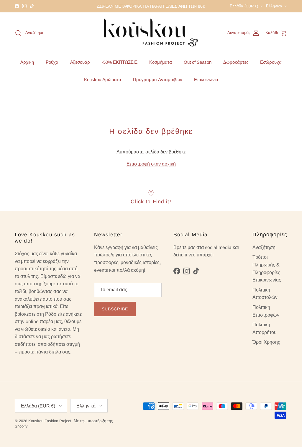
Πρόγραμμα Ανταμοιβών (157, 79)
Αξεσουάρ (80, 62)
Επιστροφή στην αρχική (151, 163)
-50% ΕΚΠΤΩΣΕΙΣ (119, 62)
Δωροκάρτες (235, 62)
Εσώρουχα (271, 62)
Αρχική (27, 62)
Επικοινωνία (206, 79)
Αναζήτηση (263, 247)
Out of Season (197, 62)
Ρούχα (52, 62)
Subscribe (115, 309)
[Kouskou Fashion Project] (151, 33)
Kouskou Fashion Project (49, 421)
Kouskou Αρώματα (102, 79)
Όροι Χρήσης (266, 342)
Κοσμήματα (160, 62)
